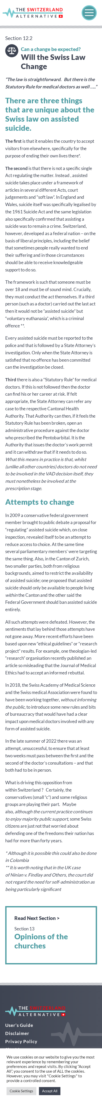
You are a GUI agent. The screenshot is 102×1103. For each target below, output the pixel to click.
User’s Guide (19, 1025)
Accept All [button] (49, 1091)
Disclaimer (17, 1033)
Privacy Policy (21, 1041)
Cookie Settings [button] (21, 1091)
